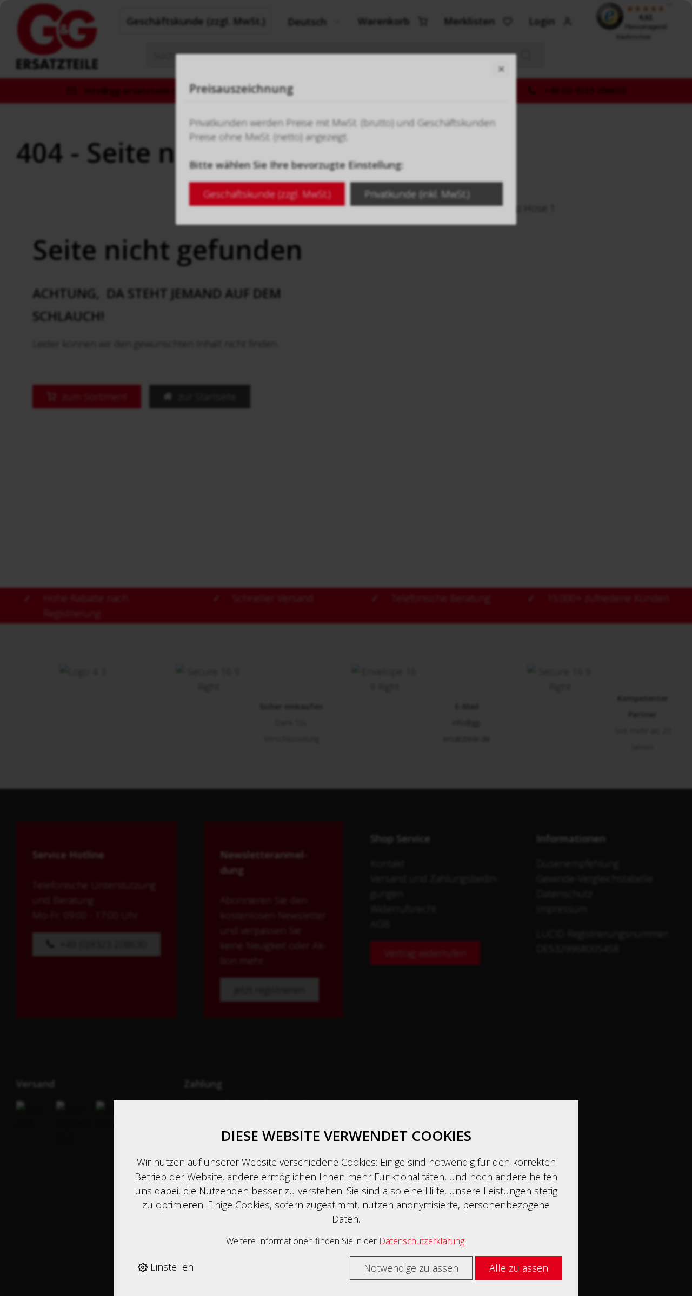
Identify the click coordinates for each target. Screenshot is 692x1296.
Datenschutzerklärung (421, 1241)
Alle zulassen (518, 1267)
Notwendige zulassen (411, 1267)
